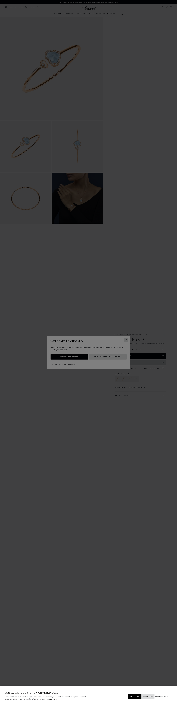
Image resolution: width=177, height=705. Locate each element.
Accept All (134, 696)
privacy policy (52, 699)
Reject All (148, 696)
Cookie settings (162, 696)
